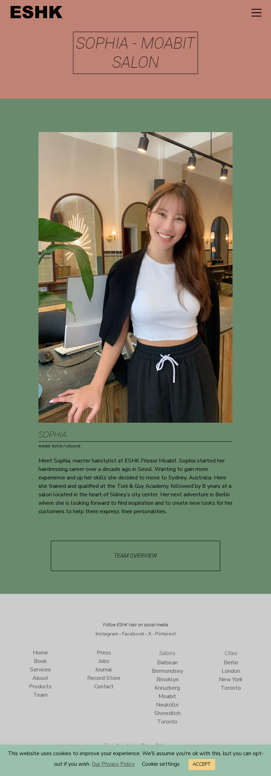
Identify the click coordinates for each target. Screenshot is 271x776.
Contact (104, 686)
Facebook (133, 633)
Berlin (231, 662)
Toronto (167, 722)
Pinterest (165, 633)
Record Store (103, 678)
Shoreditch (167, 713)
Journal (103, 669)
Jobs (103, 661)
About (40, 678)
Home (40, 653)
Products (40, 686)
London (231, 671)
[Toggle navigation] (256, 12)
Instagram (107, 633)
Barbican (167, 662)
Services (40, 669)
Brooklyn (167, 679)
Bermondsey (167, 671)
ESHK (37, 13)
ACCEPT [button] (202, 764)
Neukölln (167, 705)
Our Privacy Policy (113, 764)
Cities (230, 653)
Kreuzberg (167, 688)
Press (104, 653)
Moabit (167, 696)
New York (231, 679)
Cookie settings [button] (161, 764)
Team (40, 695)
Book (40, 661)
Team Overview (135, 555)
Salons (167, 653)
